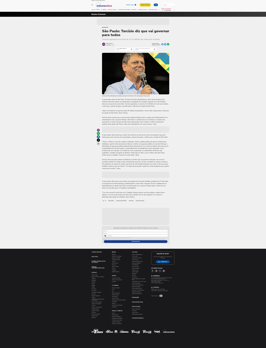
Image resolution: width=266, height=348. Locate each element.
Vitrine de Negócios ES (137, 261)
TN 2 (113, 291)
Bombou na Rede (116, 257)
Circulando (114, 306)
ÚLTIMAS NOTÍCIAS (97, 252)
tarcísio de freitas (140, 200)
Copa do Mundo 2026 (97, 302)
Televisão (114, 270)
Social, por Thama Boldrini (138, 290)
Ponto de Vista (115, 298)
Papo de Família (135, 268)
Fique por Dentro (116, 287)
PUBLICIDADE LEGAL (137, 302)
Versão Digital (115, 314)
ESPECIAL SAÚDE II (112, 9)
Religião (93, 285)
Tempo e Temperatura (97, 307)
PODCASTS (134, 9)
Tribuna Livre (135, 270)
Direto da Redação (136, 263)
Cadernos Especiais (116, 316)
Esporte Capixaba (96, 295)
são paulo (131, 200)
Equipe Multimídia (136, 309)
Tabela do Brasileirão (96, 303)
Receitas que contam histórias (119, 300)
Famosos (94, 312)
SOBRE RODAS (115, 271)
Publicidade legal (153, 9)
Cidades (93, 278)
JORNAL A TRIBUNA (117, 311)
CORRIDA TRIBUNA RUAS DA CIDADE (98, 261)
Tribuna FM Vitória (116, 278)
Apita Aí (114, 303)
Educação (94, 280)
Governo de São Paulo (121, 200)
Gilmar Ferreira (135, 266)
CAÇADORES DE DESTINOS (124, 9)
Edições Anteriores (116, 321)
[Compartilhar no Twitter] (98, 140)
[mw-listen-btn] (98, 130)
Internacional (115, 263)
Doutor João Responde (137, 254)
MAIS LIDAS (95, 256)
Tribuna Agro (95, 275)
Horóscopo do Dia (116, 259)
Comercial (134, 310)
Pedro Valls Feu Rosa (137, 288)
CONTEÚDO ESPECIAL (138, 318)
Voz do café (134, 256)
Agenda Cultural (95, 310)
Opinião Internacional (137, 293)
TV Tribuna (104, 9)
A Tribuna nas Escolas (117, 320)
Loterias (114, 261)
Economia (94, 288)
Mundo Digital (135, 271)
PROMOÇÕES (135, 297)
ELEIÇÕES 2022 (105, 27)
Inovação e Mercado (136, 257)
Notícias (114, 254)
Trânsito (93, 281)
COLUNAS (134, 252)
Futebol (93, 297)
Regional (94, 317)
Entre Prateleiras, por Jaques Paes (138, 279)
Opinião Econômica (136, 291)
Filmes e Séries (115, 266)
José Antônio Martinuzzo (137, 284)
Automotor (114, 301)
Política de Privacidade (137, 314)
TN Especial (114, 296)
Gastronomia (95, 315)
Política (93, 287)
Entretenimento (95, 308)
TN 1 (113, 289)
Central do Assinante (117, 323)
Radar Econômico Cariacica (98, 276)
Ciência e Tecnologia (116, 256)
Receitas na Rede (96, 314)
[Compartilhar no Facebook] (98, 136)
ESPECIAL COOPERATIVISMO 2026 (98, 267)
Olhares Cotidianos (136, 286)
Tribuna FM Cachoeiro (117, 279)
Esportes (94, 294)
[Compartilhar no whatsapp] (98, 133)
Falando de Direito (136, 283)
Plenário (134, 275)
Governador (111, 200)
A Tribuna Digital (142, 9)
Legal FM (114, 281)
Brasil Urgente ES (116, 293)
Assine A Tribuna (145, 5)
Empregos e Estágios (96, 292)
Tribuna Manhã (115, 294)
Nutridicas (134, 273)
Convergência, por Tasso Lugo (139, 281)
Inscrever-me (136, 241)
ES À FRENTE (135, 264)
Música (113, 268)
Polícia (93, 283)
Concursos (94, 290)
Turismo (93, 305)
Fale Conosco (135, 312)
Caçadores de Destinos (117, 305)
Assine (113, 313)
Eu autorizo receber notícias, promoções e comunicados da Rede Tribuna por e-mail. (118, 237)
